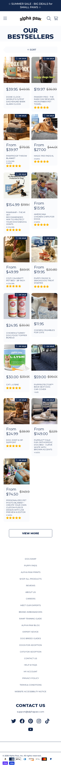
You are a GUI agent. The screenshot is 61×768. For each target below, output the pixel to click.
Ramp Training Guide (30, 619)
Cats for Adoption (30, 652)
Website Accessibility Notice (30, 691)
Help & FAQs (30, 665)
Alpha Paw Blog (30, 625)
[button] (5, 18)
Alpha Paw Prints (30, 572)
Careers (30, 599)
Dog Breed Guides (30, 638)
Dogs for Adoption (30, 645)
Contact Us (30, 658)
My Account (30, 671)
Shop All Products (30, 579)
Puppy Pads (30, 565)
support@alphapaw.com (30, 711)
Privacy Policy (30, 678)
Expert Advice (31, 632)
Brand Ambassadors (30, 612)
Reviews (30, 585)
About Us (30, 592)
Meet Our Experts (30, 605)
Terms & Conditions (30, 685)
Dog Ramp (30, 559)
